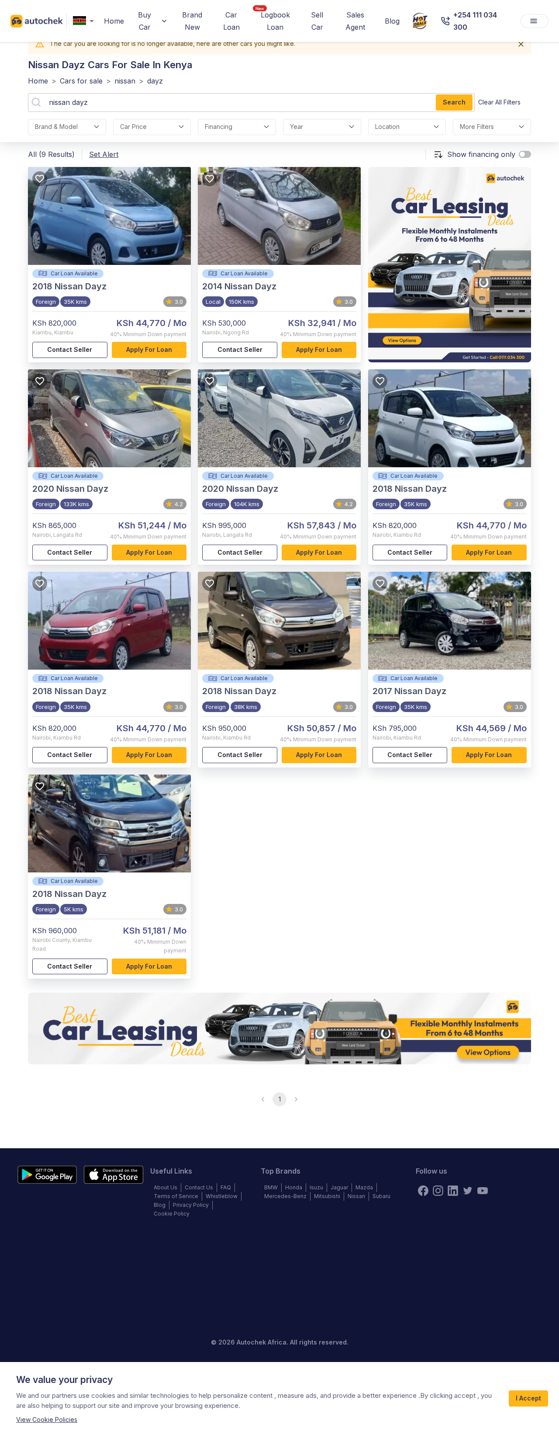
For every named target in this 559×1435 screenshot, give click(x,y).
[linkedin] (452, 1190)
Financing (218, 126)
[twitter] (467, 1190)
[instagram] (438, 1190)
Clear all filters (499, 102)
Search (454, 102)
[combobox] (85, 21)
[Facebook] (423, 1190)
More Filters (477, 126)
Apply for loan (149, 349)
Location (387, 126)
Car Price (133, 126)
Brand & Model (56, 126)
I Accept (528, 1398)
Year (296, 126)
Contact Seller (69, 349)
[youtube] (482, 1190)
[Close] (521, 44)
